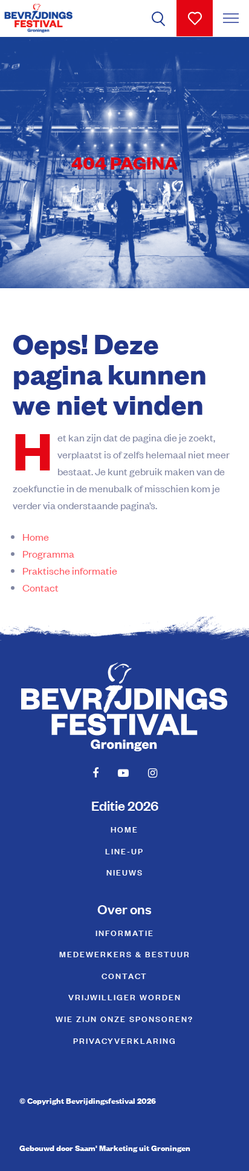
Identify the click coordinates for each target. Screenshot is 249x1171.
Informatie (124, 932)
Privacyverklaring (124, 1040)
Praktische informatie (69, 570)
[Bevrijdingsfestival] (38, 18)
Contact (40, 587)
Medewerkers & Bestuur (124, 953)
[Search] (158, 18)
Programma (48, 553)
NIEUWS (124, 871)
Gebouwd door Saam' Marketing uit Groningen (104, 1147)
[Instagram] (152, 772)
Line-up (124, 850)
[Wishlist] (194, 18)
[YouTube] (123, 772)
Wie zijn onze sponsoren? (124, 1018)
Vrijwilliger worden (124, 996)
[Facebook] (95, 772)
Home (35, 536)
